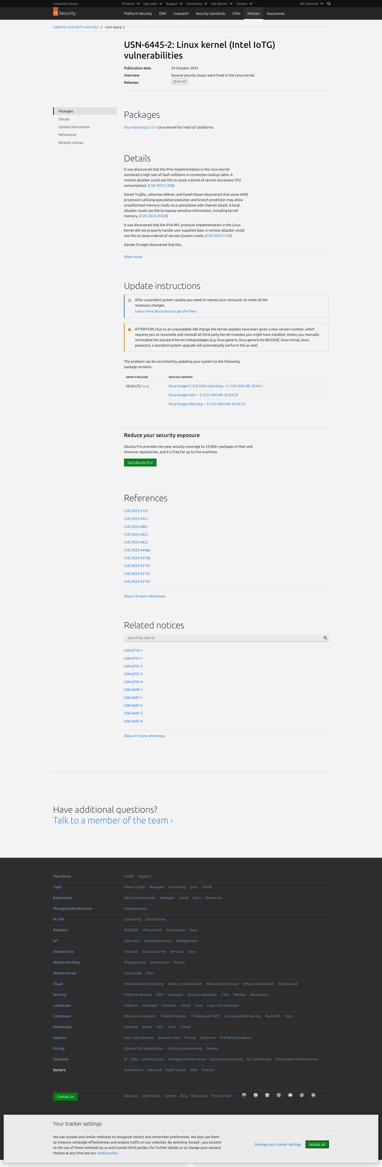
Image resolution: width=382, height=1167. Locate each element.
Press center (221, 1096)
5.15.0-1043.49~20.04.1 (244, 386)
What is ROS (152, 930)
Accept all (317, 1144)
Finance (208, 1070)
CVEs (236, 13)
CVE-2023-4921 (136, 519)
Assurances (276, 13)
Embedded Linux (158, 941)
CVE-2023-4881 (136, 526)
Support (144, 876)
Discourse (207, 1037)
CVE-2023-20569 (153, 216)
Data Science (155, 919)
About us (131, 1096)
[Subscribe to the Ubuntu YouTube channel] (291, 1096)
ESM (162, 13)
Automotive (133, 1070)
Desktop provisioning (185, 1048)
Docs (194, 887)
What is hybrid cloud (222, 984)
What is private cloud (185, 984)
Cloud (58, 984)
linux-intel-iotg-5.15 (139, 127)
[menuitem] (311, 3)
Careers (170, 1096)
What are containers (140, 1016)
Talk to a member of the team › (113, 820)
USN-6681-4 (133, 721)
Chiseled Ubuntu (173, 1016)
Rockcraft (273, 1016)
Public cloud (288, 984)
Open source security (226, 1059)
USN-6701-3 (133, 674)
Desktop (131, 1027)
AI (125, 1059)
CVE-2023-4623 (136, 534)
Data (134, 1059)
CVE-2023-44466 (137, 550)
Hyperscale (133, 973)
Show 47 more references (144, 736)
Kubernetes (62, 898)
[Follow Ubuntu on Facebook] (256, 1096)
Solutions (60, 1059)
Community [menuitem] (194, 3)
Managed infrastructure (72, 908)
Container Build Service (242, 1016)
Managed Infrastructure (187, 1059)
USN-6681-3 (133, 713)
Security (59, 994)
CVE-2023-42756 (137, 558)
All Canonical (309, 3)
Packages (65, 111)
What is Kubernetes (139, 898)
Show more (133, 257)
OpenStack (62, 876)
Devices (212, 1048)
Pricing (190, 1037)
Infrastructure (153, 1059)
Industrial (154, 1070)
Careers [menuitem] (241, 3)
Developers (159, 962)
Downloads (62, 1027)
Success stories (154, 951)
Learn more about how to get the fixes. (166, 311)
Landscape (62, 1005)
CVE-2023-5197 (136, 511)
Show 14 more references (144, 596)
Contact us (65, 1096)
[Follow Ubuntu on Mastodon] (245, 1096)
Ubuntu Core (63, 951)
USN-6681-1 (133, 697)
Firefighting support (236, 1037)
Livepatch (181, 13)
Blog (184, 1096)
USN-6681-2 (133, 705)
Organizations (135, 962)
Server (147, 1027)
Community (176, 930)
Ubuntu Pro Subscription (143, 1048)
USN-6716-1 (133, 650)
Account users (169, 1037)
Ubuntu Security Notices (76, 27)
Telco (194, 1070)
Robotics (60, 930)
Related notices (70, 142)
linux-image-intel (182, 395)
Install (129, 876)
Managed (156, 887)
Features (131, 951)
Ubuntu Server (64, 973)
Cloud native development (296, 1059)
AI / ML (59, 919)
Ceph (57, 887)
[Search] (328, 3)
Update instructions (74, 127)
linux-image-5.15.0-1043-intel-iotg (195, 386)
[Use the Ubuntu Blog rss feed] (314, 1096)
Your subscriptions (138, 1037)
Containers (62, 1016)
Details (64, 119)
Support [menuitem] (171, 3)
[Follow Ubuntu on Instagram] (280, 1096)
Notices (254, 13)
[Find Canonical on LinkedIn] (268, 1096)
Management (186, 941)
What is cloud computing (144, 984)
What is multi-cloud (258, 984)
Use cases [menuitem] (150, 3)
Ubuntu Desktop (66, 962)
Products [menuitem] (128, 3)
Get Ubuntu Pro (140, 463)
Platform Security (138, 13)
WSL (160, 1027)
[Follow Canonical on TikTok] (303, 1096)
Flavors (179, 962)
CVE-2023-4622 (136, 542)
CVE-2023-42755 (137, 566)
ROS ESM (131, 930)
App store (132, 941)
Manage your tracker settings (278, 1144)
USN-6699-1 (133, 690)
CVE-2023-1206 (161, 185)
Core (172, 1027)
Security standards (210, 13)
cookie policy (107, 1153)
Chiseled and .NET (205, 1016)
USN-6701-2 (133, 666)
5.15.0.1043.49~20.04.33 (218, 395)
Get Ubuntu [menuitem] (219, 3)
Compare (169, 1005)
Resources (213, 898)
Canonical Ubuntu (65, 3)
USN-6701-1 (133, 658)
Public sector (176, 1070)
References (67, 135)
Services (177, 951)
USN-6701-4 (133, 682)
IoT (55, 941)
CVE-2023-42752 (137, 581)
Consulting (177, 887)
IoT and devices (259, 1059)
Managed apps (135, 908)
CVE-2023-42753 (137, 574)
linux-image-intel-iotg (186, 404)
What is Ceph (134, 887)
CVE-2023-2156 (218, 236)
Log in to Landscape (223, 1005)
